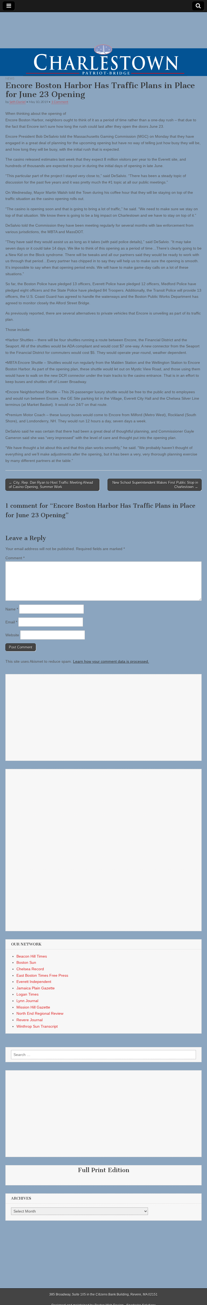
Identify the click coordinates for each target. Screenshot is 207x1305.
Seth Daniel (17, 102)
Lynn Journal (27, 1001)
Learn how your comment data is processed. (111, 661)
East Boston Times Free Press (42, 975)
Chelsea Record (30, 969)
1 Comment (59, 102)
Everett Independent (33, 981)
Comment (15, 558)
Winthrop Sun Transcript (37, 1026)
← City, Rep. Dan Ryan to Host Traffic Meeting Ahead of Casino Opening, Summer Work (51, 485)
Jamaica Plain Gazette (35, 988)
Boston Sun (26, 962)
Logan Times (27, 994)
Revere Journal (29, 1020)
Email (11, 622)
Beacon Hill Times (31, 956)
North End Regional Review (39, 1013)
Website (12, 635)
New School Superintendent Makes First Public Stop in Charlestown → (155, 485)
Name (11, 609)
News (9, 78)
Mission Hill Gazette (33, 1007)
